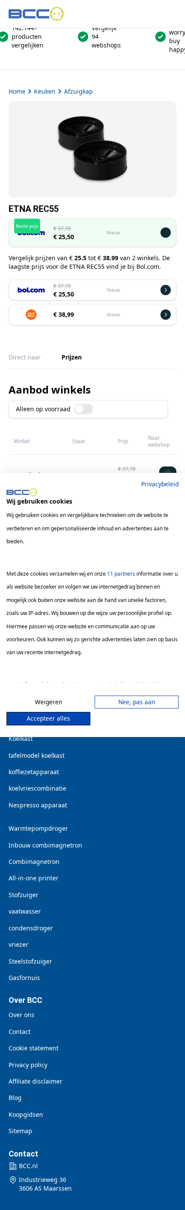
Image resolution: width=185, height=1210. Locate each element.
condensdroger (31, 928)
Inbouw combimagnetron (45, 845)
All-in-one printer (34, 878)
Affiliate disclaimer (35, 1081)
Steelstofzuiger (30, 961)
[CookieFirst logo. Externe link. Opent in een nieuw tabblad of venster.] (21, 492)
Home (17, 91)
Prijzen (72, 357)
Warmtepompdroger (38, 828)
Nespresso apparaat (38, 805)
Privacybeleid (160, 484)
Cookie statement (34, 1048)
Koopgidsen (26, 1114)
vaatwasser (25, 911)
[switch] (83, 409)
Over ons (21, 1015)
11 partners (121, 573)
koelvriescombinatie (37, 788)
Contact (20, 1031)
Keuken (45, 91)
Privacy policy (28, 1065)
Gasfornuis (24, 978)
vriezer (18, 944)
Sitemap (20, 1131)
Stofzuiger (23, 895)
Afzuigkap (78, 91)
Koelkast (21, 738)
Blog (15, 1097)
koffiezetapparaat (34, 772)
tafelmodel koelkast (37, 755)
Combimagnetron (34, 861)
